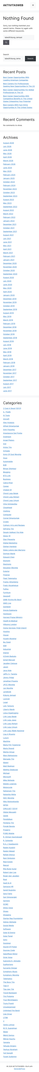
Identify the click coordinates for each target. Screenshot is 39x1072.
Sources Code (9, 950)
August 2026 (8, 143)
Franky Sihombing (10, 582)
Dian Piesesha (9, 539)
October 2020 (9, 270)
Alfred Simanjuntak (11, 426)
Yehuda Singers (9, 1046)
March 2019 (8, 320)
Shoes (5, 911)
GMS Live (7, 603)
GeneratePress (19, 1069)
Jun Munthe (8, 688)
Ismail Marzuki (9, 660)
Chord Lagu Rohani (11, 497)
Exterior (6, 571)
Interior (6, 653)
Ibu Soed (7, 642)
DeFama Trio (8, 529)
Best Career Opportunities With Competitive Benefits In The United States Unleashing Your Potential (17, 98)
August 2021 (8, 235)
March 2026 (8, 161)
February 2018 (9, 363)
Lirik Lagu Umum (10, 727)
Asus (5, 458)
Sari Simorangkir (10, 897)
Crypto (6, 522)
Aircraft (6, 419)
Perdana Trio (8, 823)
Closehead (7, 508)
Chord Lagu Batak (10, 493)
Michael (6, 773)
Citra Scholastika (10, 504)
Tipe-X (6, 986)
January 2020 (9, 295)
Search (6, 54)
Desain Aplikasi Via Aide (13, 532)
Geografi (6, 596)
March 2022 (8, 214)
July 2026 (7, 146)
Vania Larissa (8, 1025)
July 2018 (7, 345)
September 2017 (10, 380)
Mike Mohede (8, 780)
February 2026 (9, 164)
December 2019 (9, 299)
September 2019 (10, 309)
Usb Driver (7, 1014)
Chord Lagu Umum (11, 500)
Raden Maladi (9, 851)
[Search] (6, 42)
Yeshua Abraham (10, 1049)
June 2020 (7, 285)
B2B (4, 465)
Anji (4, 444)
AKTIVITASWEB (13, 5)
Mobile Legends (10, 784)
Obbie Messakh (9, 812)
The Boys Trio (9, 982)
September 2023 (10, 196)
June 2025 (7, 168)
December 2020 (10, 263)
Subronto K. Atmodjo (11, 961)
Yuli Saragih (8, 1053)
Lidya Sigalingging (10, 713)
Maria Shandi (8, 748)
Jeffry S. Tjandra (10, 674)
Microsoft (7, 777)
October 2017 (8, 377)
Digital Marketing (10, 543)
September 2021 (10, 231)
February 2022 (9, 217)
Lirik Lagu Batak (10, 717)
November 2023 (10, 189)
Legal (5, 702)
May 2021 (7, 246)
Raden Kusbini (9, 848)
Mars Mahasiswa (10, 755)
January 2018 (8, 366)
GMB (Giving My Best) (12, 600)
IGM (4, 646)
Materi (5, 763)
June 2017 (7, 391)
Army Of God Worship (12, 454)
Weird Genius (8, 1035)
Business (7, 479)
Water (5, 1032)
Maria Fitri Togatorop (11, 745)
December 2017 (9, 370)
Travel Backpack (10, 993)
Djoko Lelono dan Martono (14, 550)
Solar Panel (8, 936)
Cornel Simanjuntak (11, 518)
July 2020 (7, 281)
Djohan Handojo (10, 546)
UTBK (5, 1018)
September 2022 (10, 207)
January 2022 (9, 221)
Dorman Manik (9, 554)
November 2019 (10, 302)
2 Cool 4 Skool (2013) (12, 408)
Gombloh (7, 607)
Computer (7, 515)
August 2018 (8, 341)
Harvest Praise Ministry (12, 617)
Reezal (6, 865)
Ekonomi (6, 561)
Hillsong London (10, 624)
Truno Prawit (8, 1003)
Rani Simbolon (9, 858)
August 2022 (8, 210)
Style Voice (7, 957)
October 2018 (8, 334)
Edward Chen (8, 557)
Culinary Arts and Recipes (14, 525)
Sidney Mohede (9, 922)
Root (5, 879)
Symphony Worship (11, 975)
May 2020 (7, 288)
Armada (6, 451)
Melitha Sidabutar (10, 770)
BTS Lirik (7, 476)
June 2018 (7, 348)
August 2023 (8, 200)
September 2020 (10, 274)
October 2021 (8, 228)
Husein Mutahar (9, 639)
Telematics (7, 979)
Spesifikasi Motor (10, 954)
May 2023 (7, 203)
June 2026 (7, 150)
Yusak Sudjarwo (10, 1057)
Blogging (6, 472)
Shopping (7, 915)
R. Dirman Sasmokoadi (12, 837)
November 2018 (9, 331)
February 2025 (9, 175)
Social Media (8, 925)
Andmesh (7, 437)
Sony (5, 940)
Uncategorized (9, 1007)
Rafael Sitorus (9, 855)
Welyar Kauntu (9, 1039)
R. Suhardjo (8, 840)
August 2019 (8, 313)
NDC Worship (8, 798)
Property (6, 830)
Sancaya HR (8, 887)
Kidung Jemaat (9, 695)
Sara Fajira (7, 894)
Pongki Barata (9, 826)
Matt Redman (8, 766)
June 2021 (7, 242)
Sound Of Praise (10, 947)
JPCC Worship (9, 685)
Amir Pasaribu (9, 430)
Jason (5, 667)
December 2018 (9, 327)
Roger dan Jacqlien (11, 876)
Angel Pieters (8, 440)
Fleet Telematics (10, 578)
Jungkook (7, 692)
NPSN (5, 805)
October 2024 (9, 182)
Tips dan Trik (8, 989)
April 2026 (7, 157)
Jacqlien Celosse (10, 663)
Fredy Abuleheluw (10, 585)
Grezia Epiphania (10, 610)
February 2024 (9, 185)
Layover (6, 699)
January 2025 (9, 178)
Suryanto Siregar (10, 968)
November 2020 (10, 267)
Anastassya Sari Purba (12, 433)
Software (7, 929)
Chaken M (7, 490)
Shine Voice (8, 908)
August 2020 (8, 277)
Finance (6, 575)
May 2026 (7, 154)
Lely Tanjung (8, 706)
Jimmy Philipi (8, 678)
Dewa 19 (6, 536)
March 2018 (8, 359)
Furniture (7, 593)
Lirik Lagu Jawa (9, 720)
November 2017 (9, 373)
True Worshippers (10, 1000)
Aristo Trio (7, 447)
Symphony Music (10, 972)
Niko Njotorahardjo (11, 802)
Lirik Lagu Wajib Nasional (13, 731)
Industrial (7, 649)
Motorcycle (7, 787)
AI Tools (6, 415)
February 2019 (9, 324)
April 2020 (7, 292)
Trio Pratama (8, 996)
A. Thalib (7, 412)
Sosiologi (7, 943)
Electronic (7, 564)
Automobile (8, 461)
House (6, 635)
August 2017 (8, 384)
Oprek (5, 816)
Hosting (6, 631)
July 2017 (7, 387)
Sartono (6, 901)
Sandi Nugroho (9, 890)
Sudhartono (8, 964)
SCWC (5, 904)
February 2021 (9, 256)
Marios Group (8, 752)
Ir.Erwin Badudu (9, 656)
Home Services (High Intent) (15, 628)
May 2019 (7, 316)
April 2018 (7, 355)
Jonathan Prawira (10, 681)
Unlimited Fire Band (11, 1010)
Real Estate (8, 862)
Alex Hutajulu (8, 423)
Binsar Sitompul (9, 469)
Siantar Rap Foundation (13, 918)
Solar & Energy (9, 933)
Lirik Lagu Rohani (10, 724)
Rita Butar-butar (10, 869)
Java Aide (7, 670)
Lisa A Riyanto (9, 734)
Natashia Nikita (9, 794)
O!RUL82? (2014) (10, 809)
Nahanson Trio (9, 791)
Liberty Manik (9, 709)
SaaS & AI (7, 883)
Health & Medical (10, 621)
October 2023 (9, 192)
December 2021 (9, 224)
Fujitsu (6, 589)
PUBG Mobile (8, 833)
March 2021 (8, 253)
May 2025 (7, 171)
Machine (6, 741)
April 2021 (7, 249)
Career (6, 486)
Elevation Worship (10, 568)
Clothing (6, 511)
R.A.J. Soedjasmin (10, 844)
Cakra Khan (8, 483)
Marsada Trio (8, 759)
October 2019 (9, 306)
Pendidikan (7, 819)
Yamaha (6, 1042)
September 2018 (10, 338)
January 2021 (8, 260)
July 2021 (7, 239)
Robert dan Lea (9, 872)
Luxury (6, 738)
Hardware (7, 614)
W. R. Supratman (10, 1028)
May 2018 (7, 352)
